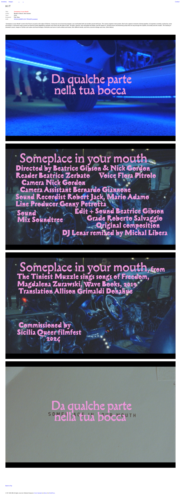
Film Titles (17, 17)
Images (11, 2)
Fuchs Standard (38, 493)
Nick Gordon (27, 13)
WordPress (52, 493)
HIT (8, 6)
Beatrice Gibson (18, 13)
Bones (45, 493)
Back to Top (8, 486)
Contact (177, 2)
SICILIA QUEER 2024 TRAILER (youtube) (26, 19)
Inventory (4, 2)
